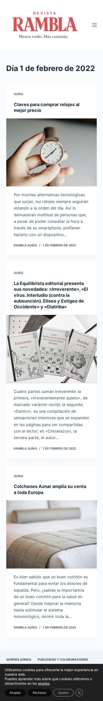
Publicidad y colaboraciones (63, 659)
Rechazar (39, 692)
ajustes (44, 683)
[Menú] (94, 25)
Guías (18, 94)
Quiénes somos (18, 659)
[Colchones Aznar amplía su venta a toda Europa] (51, 534)
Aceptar (15, 692)
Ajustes (63, 692)
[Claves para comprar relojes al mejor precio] (51, 152)
